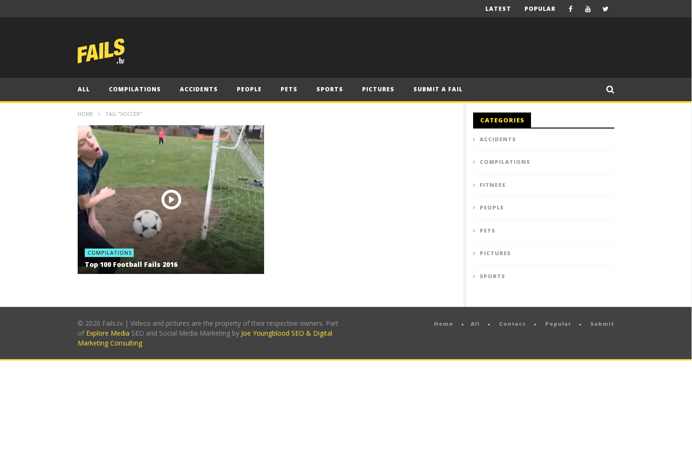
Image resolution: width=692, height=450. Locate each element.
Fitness (493, 184)
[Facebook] (570, 8)
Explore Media (107, 333)
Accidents (199, 89)
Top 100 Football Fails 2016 (131, 264)
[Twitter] (605, 8)
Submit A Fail (438, 89)
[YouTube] (588, 8)
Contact (512, 323)
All (84, 89)
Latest (498, 9)
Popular (539, 9)
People (249, 89)
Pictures (378, 89)
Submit (602, 323)
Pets (289, 89)
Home (85, 113)
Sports (329, 89)
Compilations (135, 89)
